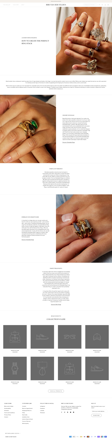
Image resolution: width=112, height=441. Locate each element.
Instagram (42, 406)
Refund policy (25, 423)
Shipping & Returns (26, 410)
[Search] (102, 4)
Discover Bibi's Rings (56, 304)
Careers (6, 417)
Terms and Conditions (9, 412)
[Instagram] (64, 412)
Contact (24, 406)
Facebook (42, 408)
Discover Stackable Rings (68, 142)
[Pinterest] (67, 412)
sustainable (75, 407)
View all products (56, 391)
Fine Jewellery (6, 4)
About (22, 4)
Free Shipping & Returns (56, 1)
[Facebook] (61, 412)
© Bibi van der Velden (10, 436)
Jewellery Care (25, 417)
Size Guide (24, 414)
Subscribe (96, 415)
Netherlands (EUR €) (12, 433)
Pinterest (42, 412)
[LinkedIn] (73, 412)
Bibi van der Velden (8, 406)
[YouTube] (70, 412)
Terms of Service (26, 421)
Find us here (16, 4)
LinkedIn (42, 410)
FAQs (23, 412)
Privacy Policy (7, 414)
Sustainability (7, 408)
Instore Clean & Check (27, 419)
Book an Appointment (27, 408)
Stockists (6, 410)
